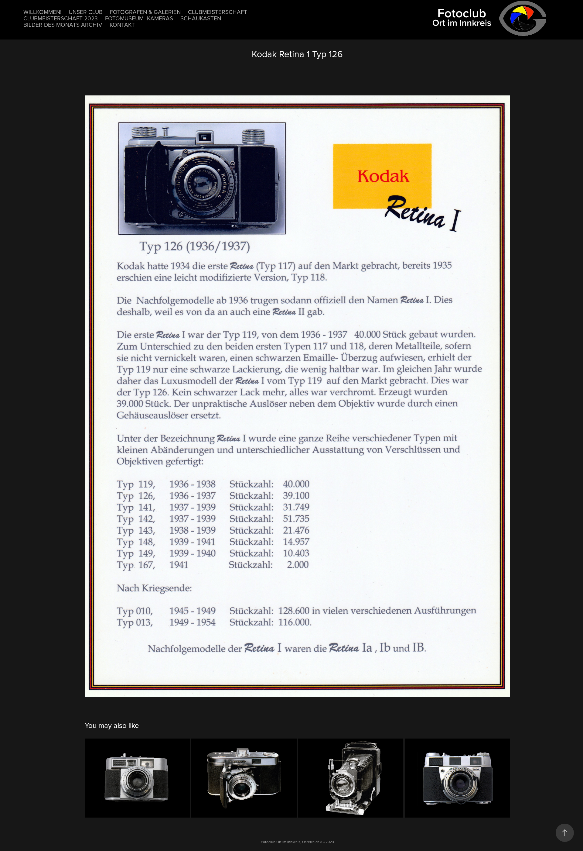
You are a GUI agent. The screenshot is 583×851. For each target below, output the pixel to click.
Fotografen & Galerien (145, 12)
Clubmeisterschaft (217, 12)
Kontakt (122, 24)
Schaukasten (200, 18)
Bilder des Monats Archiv (62, 24)
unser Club (86, 12)
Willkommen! (42, 12)
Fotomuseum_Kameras (139, 18)
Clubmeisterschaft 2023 (60, 18)
